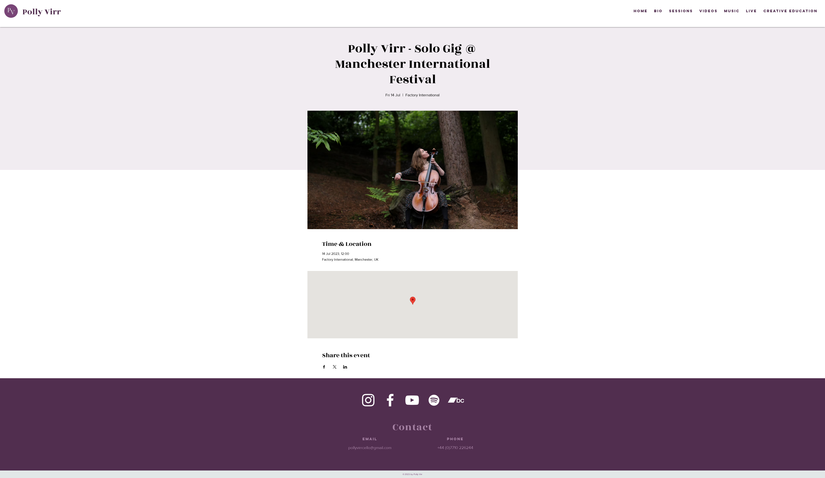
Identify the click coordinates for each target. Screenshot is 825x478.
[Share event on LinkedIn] (345, 367)
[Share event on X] (335, 367)
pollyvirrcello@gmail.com (369, 447)
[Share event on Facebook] (324, 367)
